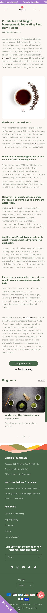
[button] (6, 9)
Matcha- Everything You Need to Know (22, 415)
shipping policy (11, 520)
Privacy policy (37, 604)
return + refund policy (14, 514)
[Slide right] (29, 437)
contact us (9, 525)
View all (41, 381)
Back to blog (25, 369)
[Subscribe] (39, 557)
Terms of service (18, 608)
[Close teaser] (19, 610)
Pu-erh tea (35, 143)
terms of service (12, 537)
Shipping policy (31, 608)
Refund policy (26, 604)
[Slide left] (18, 437)
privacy (8, 531)
